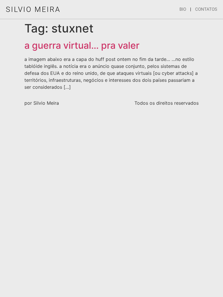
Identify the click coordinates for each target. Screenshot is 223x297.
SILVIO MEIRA (33, 9)
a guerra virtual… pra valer (81, 45)
